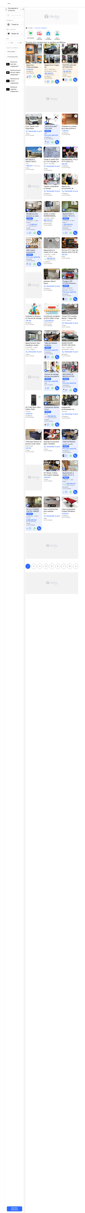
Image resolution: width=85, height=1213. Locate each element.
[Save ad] (39, 46)
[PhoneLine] (39, 76)
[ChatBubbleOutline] (30, 76)
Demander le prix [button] (35, 131)
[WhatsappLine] (34, 76)
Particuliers (11, 51)
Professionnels (13, 57)
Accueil (30, 28)
